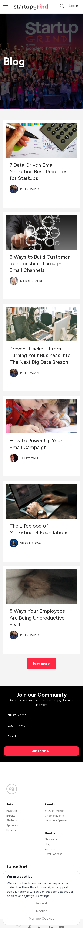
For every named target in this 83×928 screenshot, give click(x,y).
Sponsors (12, 825)
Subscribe (40, 751)
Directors (11, 830)
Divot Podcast (53, 854)
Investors (11, 810)
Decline (41, 911)
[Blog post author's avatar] (14, 189)
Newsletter (51, 839)
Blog (47, 844)
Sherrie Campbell (32, 281)
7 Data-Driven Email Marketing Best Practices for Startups (38, 171)
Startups (11, 820)
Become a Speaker (56, 820)
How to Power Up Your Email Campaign (36, 443)
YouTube (50, 849)
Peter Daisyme (30, 189)
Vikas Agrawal (31, 543)
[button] (62, 6)
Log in (73, 6)
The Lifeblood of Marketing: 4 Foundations (39, 529)
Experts (10, 815)
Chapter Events (54, 815)
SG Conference (54, 810)
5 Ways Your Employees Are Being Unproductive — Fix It (41, 617)
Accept (41, 903)
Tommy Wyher (30, 458)
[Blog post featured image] (41, 140)
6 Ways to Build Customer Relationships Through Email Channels (40, 263)
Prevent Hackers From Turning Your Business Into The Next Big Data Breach (40, 355)
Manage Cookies (41, 919)
